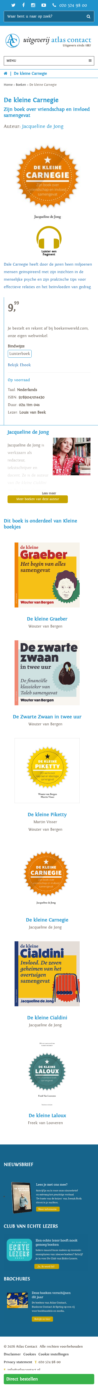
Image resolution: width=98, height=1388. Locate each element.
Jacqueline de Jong (42, 126)
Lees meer (49, 493)
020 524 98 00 (72, 5)
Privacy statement (18, 1362)
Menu (11, 61)
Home (8, 85)
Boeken (21, 85)
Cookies (29, 1354)
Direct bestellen (22, 1379)
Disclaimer (12, 1354)
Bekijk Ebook (19, 365)
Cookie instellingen (53, 1354)
